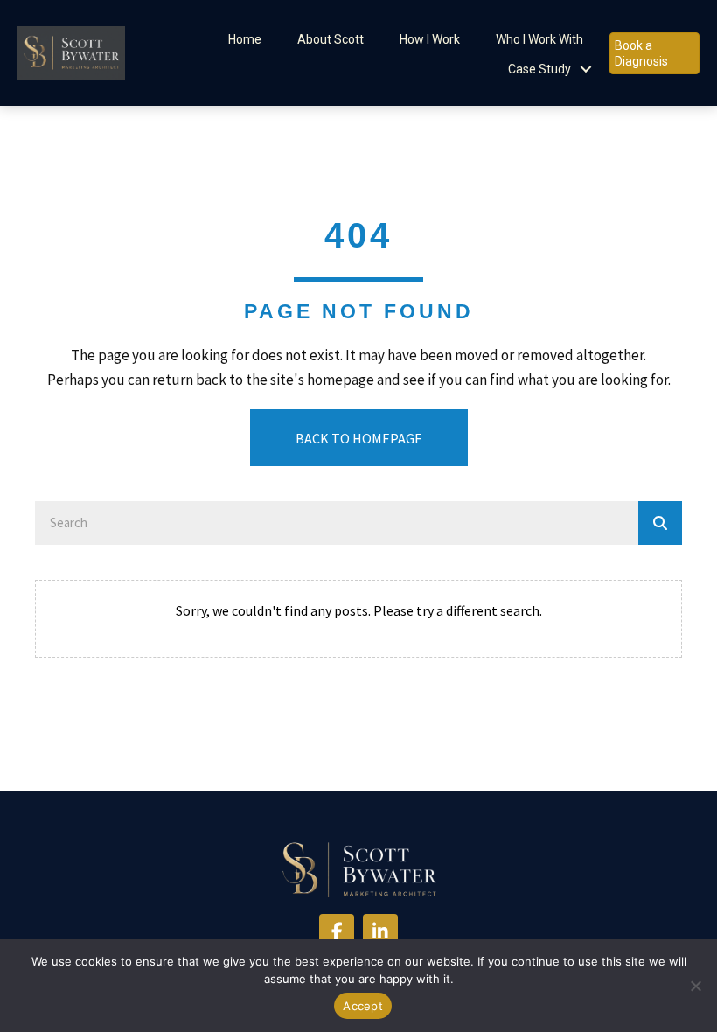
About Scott (330, 39)
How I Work (430, 39)
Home (244, 39)
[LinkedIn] (380, 931)
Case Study (539, 69)
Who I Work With (539, 39)
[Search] (660, 523)
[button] (586, 69)
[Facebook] (336, 931)
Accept (363, 1006)
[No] (695, 985)
